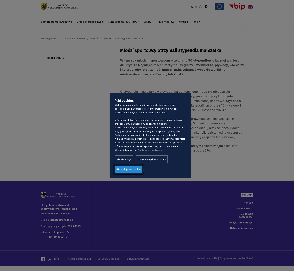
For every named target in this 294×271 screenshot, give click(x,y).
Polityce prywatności (150, 150)
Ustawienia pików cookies (152, 159)
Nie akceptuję (124, 159)
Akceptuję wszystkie (128, 169)
